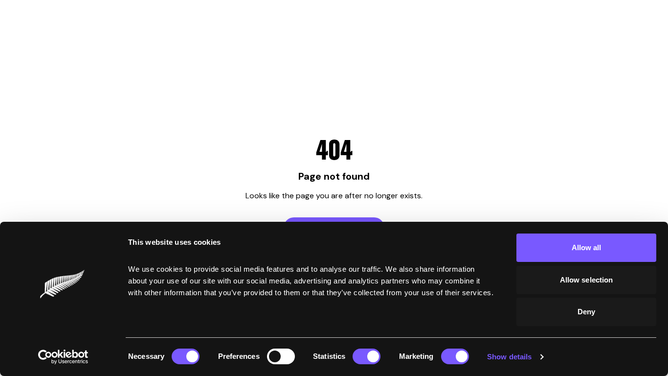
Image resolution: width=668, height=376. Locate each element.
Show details (509, 356)
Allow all (586, 247)
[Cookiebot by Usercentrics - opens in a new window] (63, 357)
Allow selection (586, 280)
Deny (586, 311)
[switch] (281, 356)
